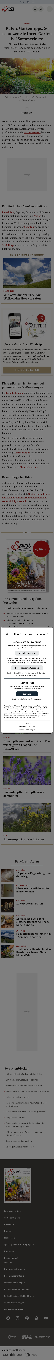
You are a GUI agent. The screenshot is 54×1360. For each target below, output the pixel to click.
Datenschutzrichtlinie (27, 726)
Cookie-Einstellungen (27, 730)
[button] (27, 693)
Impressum (27, 723)
